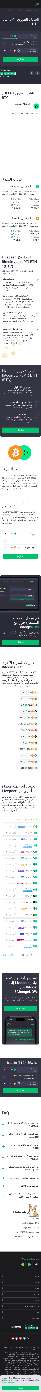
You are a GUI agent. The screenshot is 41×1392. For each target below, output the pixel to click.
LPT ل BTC (25, 827)
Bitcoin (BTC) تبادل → (30, 1223)
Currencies (28, 10)
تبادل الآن (20, 430)
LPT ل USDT (26, 852)
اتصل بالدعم (20, 1008)
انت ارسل (33, 35)
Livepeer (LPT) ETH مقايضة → (27, 1219)
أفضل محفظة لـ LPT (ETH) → (27, 1232)
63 (23, 955)
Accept (20, 1388)
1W (32, 113)
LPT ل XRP (28, 896)
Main (37, 10)
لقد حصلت (33, 49)
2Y (13, 113)
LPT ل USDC (26, 921)
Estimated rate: (30, 45)
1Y (17, 113)
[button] (10, 36)
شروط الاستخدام (9, 1380)
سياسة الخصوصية (8, 1382)
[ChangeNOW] (36, 4)
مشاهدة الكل (9, 955)
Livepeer (18, 10)
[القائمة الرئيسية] (4, 4)
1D (37, 113)
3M (22, 113)
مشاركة (20, 59)
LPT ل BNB (27, 909)
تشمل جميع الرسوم (29, 42)
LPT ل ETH (28, 833)
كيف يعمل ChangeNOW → (29, 1228)
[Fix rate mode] (18, 50)
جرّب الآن (20, 642)
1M (27, 113)
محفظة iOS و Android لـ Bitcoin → (25, 1237)
